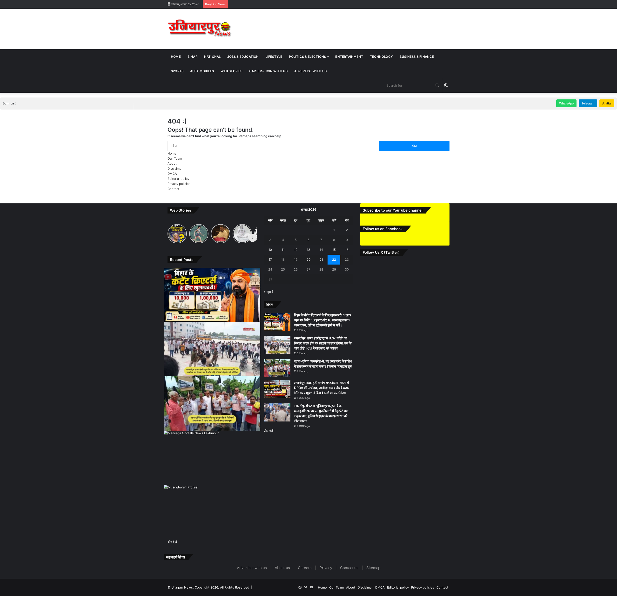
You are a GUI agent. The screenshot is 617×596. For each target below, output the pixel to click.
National (212, 56)
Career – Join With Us (268, 71)
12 (295, 250)
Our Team (175, 158)
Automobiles (202, 71)
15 (334, 250)
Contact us (349, 567)
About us (282, 567)
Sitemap (373, 567)
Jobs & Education (243, 56)
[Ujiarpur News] (200, 29)
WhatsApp (566, 103)
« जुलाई (268, 291)
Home (176, 56)
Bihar (192, 56)
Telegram (588, 103)
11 (283, 250)
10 (270, 250)
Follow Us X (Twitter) (381, 252)
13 (308, 250)
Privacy (326, 567)
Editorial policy (178, 179)
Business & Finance (417, 56)
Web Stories (231, 71)
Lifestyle (274, 56)
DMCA (172, 173)
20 (308, 259)
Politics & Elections (307, 56)
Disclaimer (175, 168)
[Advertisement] (356, 24)
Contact (173, 189)
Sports (177, 71)
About (172, 163)
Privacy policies (179, 184)
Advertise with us (310, 71)
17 (270, 259)
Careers (305, 567)
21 (321, 259)
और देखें (172, 542)
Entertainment (349, 56)
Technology (381, 56)
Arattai (606, 103)
